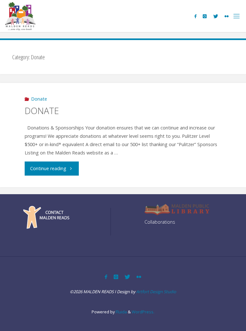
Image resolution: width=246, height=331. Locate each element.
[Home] (20, 16)
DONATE (42, 111)
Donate (39, 99)
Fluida (121, 312)
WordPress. (143, 312)
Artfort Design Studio (156, 291)
